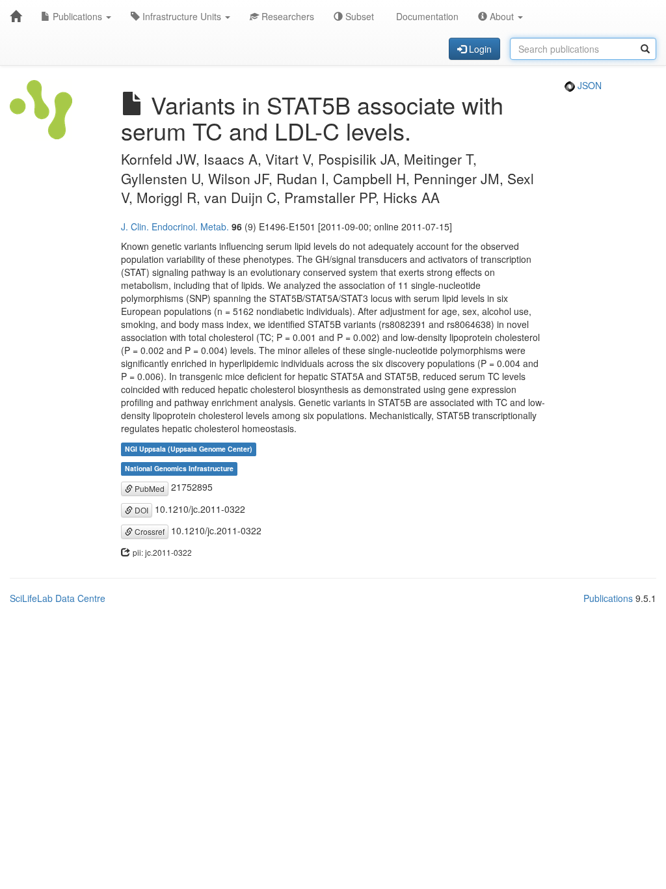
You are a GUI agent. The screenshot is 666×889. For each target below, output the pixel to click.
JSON (588, 85)
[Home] (15, 16)
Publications (77, 16)
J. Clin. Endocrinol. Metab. (175, 226)
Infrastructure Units (182, 16)
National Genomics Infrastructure (179, 468)
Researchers (286, 16)
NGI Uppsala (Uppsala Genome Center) (188, 449)
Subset (358, 16)
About (501, 16)
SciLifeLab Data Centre (57, 598)
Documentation (426, 16)
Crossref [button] (149, 531)
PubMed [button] (149, 488)
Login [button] (479, 48)
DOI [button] (140, 509)
